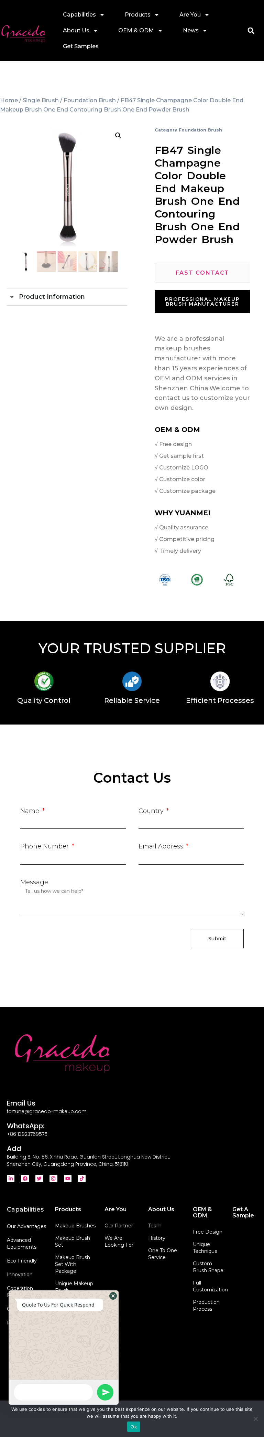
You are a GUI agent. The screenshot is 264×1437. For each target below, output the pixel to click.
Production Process (206, 1305)
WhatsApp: (25, 1126)
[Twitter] (39, 1178)
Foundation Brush (90, 100)
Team (155, 1226)
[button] (251, 31)
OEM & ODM (136, 30)
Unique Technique (205, 1247)
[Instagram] (53, 1178)
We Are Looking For (118, 1241)
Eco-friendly (22, 1261)
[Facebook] (25, 1178)
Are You (190, 14)
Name (30, 811)
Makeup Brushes (75, 1226)
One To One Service (162, 1253)
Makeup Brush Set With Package (72, 1264)
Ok (134, 1426)
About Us (76, 30)
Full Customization (209, 1286)
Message (34, 882)
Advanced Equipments (21, 1243)
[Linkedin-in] (10, 1178)
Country (152, 811)
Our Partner (118, 1226)
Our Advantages (26, 1226)
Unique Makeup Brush (74, 1286)
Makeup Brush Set (72, 1241)
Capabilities (79, 14)
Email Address (162, 846)
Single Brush (41, 100)
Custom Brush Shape (208, 1267)
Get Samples (81, 46)
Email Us (21, 1103)
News (191, 30)
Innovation (20, 1274)
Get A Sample (243, 1212)
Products (138, 14)
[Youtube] (68, 1178)
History (156, 1238)
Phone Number (45, 846)
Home (9, 100)
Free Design (207, 1232)
